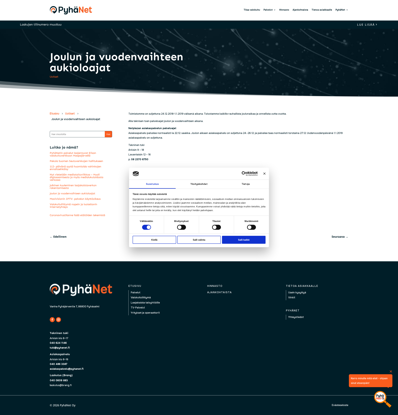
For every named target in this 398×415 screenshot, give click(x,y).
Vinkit (291, 297)
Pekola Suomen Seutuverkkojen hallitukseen (76, 161)
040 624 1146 (58, 343)
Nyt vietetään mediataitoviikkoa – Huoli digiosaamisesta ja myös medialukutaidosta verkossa (76, 177)
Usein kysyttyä (297, 292)
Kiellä (154, 239)
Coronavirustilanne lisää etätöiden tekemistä (77, 215)
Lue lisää (366, 24)
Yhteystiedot (296, 317)
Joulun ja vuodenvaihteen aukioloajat (72, 193)
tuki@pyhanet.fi (60, 347)
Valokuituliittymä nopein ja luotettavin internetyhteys (73, 205)
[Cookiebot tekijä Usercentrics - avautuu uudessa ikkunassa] (244, 173)
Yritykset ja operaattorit (145, 312)
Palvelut (268, 10)
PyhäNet (340, 10)
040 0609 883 (59, 380)
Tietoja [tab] (246, 184)
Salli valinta (199, 239)
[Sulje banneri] (264, 174)
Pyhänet (293, 310)
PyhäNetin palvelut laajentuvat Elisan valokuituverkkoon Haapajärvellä (73, 154)
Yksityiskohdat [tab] (198, 184)
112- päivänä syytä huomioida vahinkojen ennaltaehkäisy (75, 168)
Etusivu (134, 286)
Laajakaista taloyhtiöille (145, 302)
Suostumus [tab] (152, 184)
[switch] (181, 227)
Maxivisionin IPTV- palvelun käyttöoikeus (75, 198)
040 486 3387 (58, 364)
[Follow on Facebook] (52, 319)
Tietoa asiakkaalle (322, 10)
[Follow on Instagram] (58, 319)
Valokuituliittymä (141, 297)
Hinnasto (284, 10)
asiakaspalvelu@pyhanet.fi (66, 369)
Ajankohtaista (300, 10)
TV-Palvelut (138, 307)
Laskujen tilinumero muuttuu (41, 24)
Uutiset (54, 76)
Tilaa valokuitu (252, 10)
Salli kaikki (244, 239)
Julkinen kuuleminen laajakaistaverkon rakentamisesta (73, 186)
